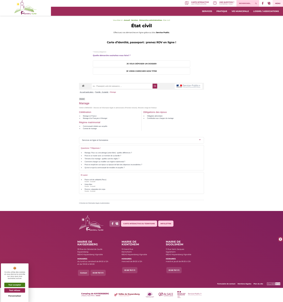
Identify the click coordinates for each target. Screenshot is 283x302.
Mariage (113, 92)
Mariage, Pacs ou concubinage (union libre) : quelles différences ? (108, 153)
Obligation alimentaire (155, 116)
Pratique (221, 11)
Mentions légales (244, 284)
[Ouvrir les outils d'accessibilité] (280, 239)
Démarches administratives (150, 20)
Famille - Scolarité (102, 92)
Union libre (88, 184)
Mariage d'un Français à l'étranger (95, 118)
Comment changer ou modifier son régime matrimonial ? (105, 162)
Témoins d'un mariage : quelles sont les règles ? (102, 159)
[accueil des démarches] (83, 86)
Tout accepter (14, 285)
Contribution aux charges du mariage (160, 118)
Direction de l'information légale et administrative (95, 203)
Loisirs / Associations (266, 11)
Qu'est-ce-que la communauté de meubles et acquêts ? (105, 167)
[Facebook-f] (112, 224)
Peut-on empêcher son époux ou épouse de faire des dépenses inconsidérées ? (113, 165)
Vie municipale (240, 11)
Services (207, 11)
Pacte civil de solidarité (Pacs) (95, 180)
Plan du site (258, 284)
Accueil (127, 20)
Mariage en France (90, 116)
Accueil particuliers (87, 92)
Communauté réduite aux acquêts (95, 126)
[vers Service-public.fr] (188, 86)
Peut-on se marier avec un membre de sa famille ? (103, 156)
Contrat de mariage (90, 128)
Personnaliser (14, 296)
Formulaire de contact (226, 284)
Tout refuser (14, 290)
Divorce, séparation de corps (95, 189)
